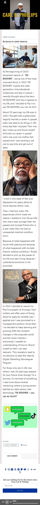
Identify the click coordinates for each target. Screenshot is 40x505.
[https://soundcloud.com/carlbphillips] (31, 469)
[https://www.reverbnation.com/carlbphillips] (28, 469)
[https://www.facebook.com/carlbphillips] (6, 469)
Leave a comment (11, 445)
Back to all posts (9, 37)
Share (25, 445)
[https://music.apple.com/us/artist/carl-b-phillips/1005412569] (12, 469)
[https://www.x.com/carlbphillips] (20, 472)
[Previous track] (3, 502)
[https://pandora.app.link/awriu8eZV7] (22, 469)
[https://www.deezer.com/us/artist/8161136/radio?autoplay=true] (34, 469)
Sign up (20, 491)
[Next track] (11, 502)
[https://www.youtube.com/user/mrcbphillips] (25, 469)
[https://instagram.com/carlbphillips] (9, 469)
